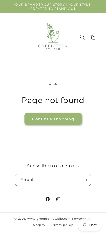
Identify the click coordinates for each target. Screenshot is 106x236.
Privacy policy (61, 225)
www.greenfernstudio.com (49, 219)
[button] (10, 37)
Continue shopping (53, 119)
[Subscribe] (85, 180)
